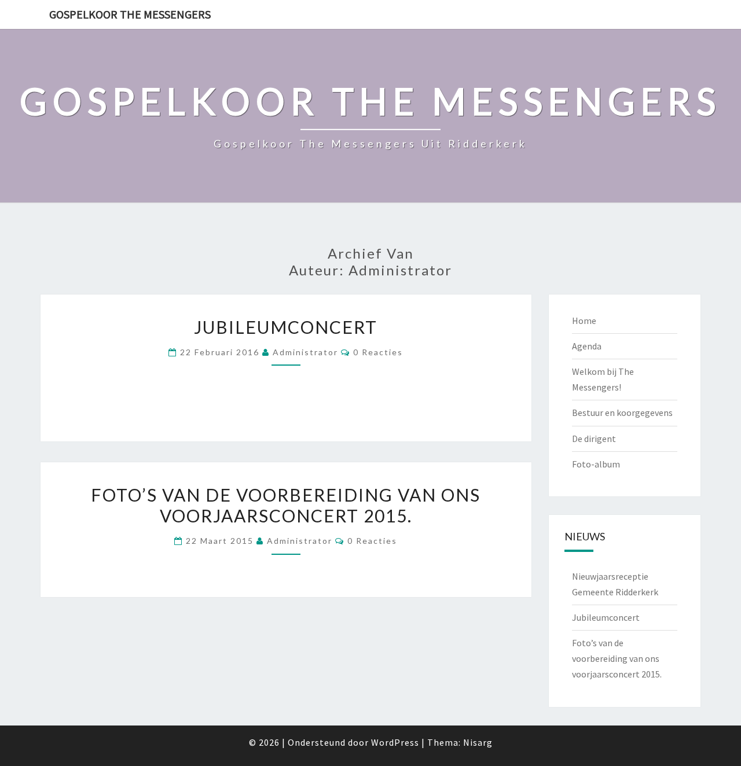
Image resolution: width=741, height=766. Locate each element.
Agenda (586, 346)
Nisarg (478, 742)
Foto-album (596, 464)
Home (584, 320)
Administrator (305, 352)
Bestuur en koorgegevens (622, 412)
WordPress (395, 742)
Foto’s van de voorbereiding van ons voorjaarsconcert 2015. (285, 505)
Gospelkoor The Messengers (130, 14)
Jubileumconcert (285, 326)
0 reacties (378, 352)
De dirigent (594, 438)
